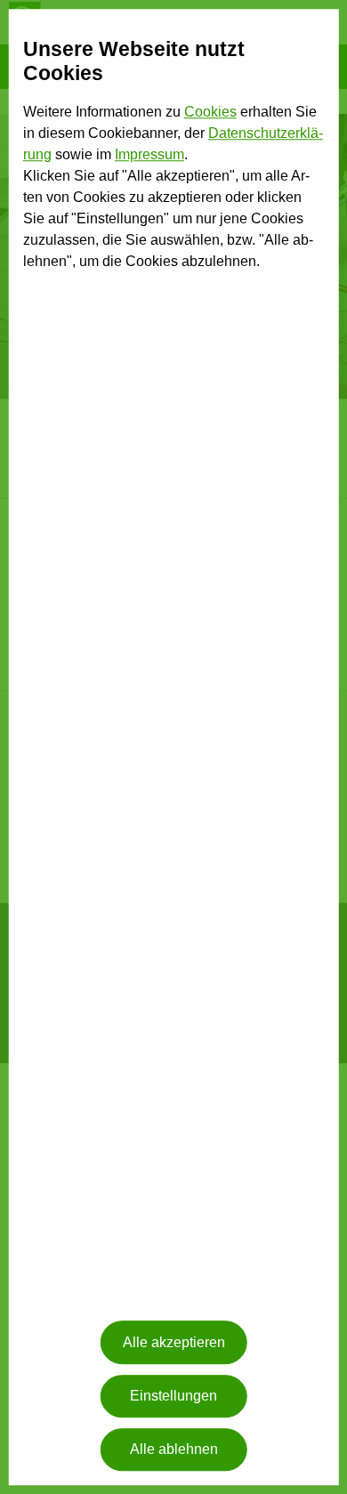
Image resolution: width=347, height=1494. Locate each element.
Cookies (210, 111)
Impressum (149, 154)
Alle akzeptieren (174, 1342)
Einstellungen (173, 1395)
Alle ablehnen (174, 1450)
